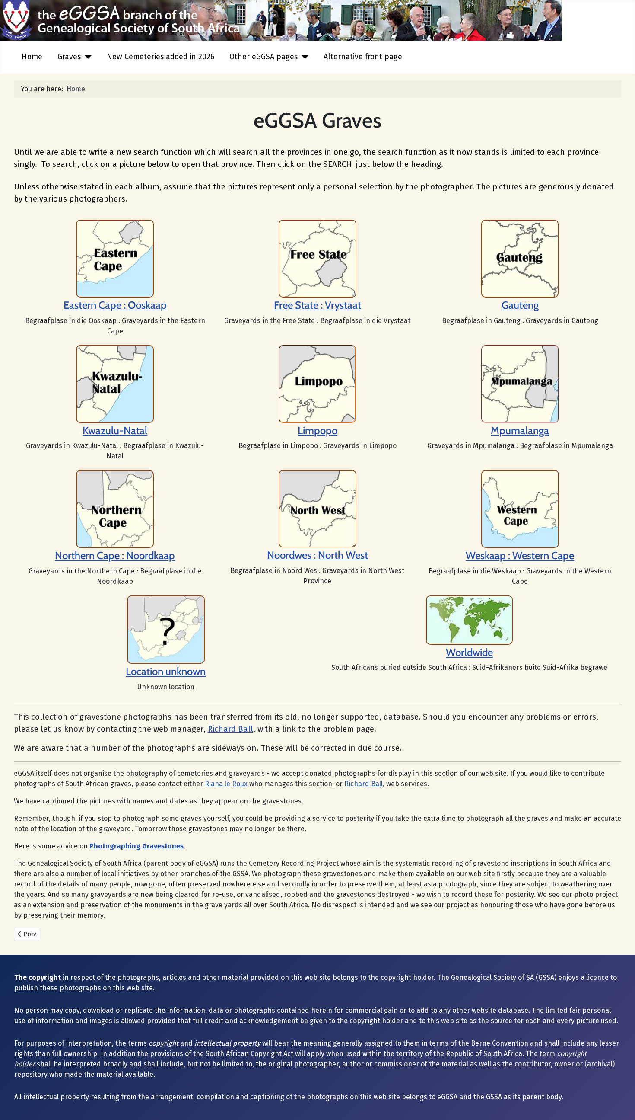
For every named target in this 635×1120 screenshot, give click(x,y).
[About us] (317, 258)
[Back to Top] (620, 1104)
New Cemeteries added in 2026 (160, 56)
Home (32, 56)
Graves (69, 56)
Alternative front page (363, 56)
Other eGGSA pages (263, 56)
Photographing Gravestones (136, 846)
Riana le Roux (226, 784)
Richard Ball (230, 729)
